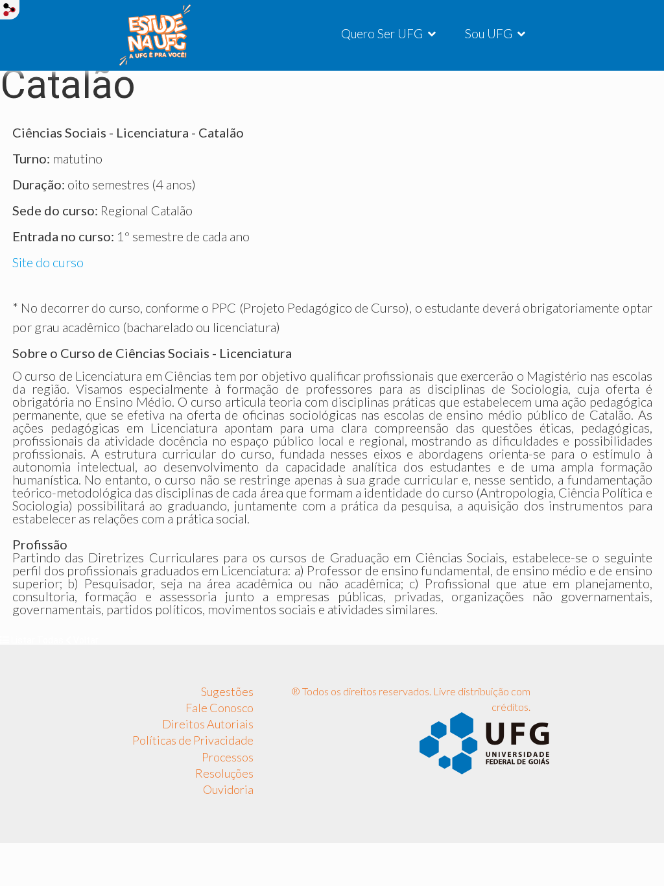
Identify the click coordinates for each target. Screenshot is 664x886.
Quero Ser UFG (382, 33)
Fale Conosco (219, 707)
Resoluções (224, 773)
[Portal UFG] (484, 742)
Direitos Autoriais (208, 724)
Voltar (85, 640)
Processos (228, 757)
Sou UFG (488, 33)
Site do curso (48, 262)
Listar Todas (37, 640)
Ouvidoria (228, 789)
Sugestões (227, 691)
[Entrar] (9, 9)
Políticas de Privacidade (193, 740)
